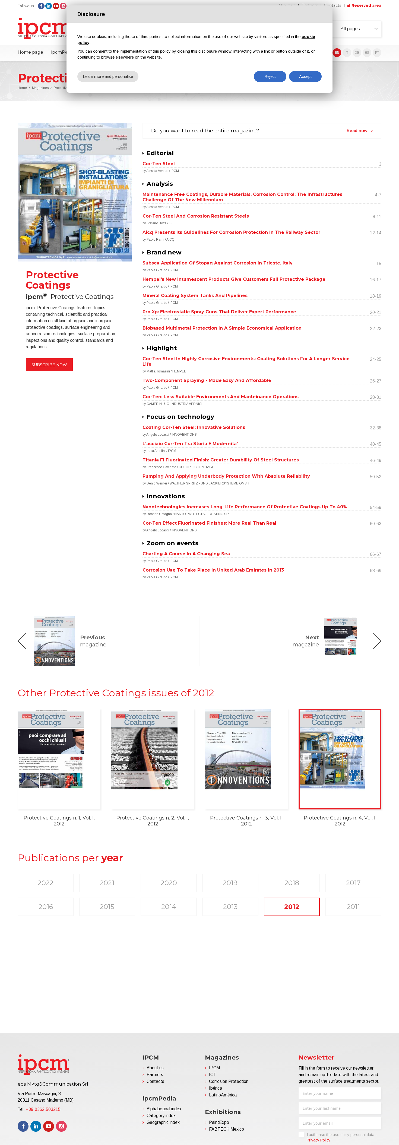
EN (337, 53)
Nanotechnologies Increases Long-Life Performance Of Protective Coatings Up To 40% (244, 506)
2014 (168, 907)
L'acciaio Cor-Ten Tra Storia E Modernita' (190, 443)
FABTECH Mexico (226, 1129)
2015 (107, 907)
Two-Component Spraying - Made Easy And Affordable (206, 380)
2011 (353, 907)
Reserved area (366, 5)
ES (367, 53)
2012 (291, 907)
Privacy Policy (318, 1140)
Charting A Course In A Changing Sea (186, 553)
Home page (30, 52)
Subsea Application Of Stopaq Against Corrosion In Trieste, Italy (217, 263)
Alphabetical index (164, 1108)
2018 (291, 883)
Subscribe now (49, 364)
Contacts (332, 5)
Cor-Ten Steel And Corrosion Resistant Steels (195, 216)
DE (357, 53)
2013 (230, 907)
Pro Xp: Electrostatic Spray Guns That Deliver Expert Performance (219, 311)
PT (377, 53)
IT (347, 53)
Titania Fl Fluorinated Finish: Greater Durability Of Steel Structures (220, 460)
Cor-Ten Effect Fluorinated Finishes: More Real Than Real (209, 523)
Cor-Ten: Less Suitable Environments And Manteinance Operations (220, 396)
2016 (46, 907)
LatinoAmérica (223, 1095)
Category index (161, 1115)
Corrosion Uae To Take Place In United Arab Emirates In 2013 (213, 570)
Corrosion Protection (228, 1081)
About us (155, 1068)
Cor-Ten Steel (158, 163)
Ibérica (215, 1088)
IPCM (214, 1068)
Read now (357, 130)
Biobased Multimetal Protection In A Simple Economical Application (222, 328)
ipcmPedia (62, 52)
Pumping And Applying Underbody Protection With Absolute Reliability (226, 476)
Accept (305, 76)
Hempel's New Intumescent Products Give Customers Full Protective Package (233, 279)
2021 (107, 883)
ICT (212, 1074)
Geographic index (163, 1122)
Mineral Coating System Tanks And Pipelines (195, 295)
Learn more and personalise (108, 76)
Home (22, 88)
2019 (230, 883)
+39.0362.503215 (43, 1109)
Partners (155, 1074)
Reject (270, 76)
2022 (45, 883)
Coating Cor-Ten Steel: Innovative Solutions (193, 427)
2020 (169, 883)
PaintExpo (219, 1122)
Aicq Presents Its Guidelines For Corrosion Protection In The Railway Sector (231, 232)
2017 (353, 883)
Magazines (40, 88)
